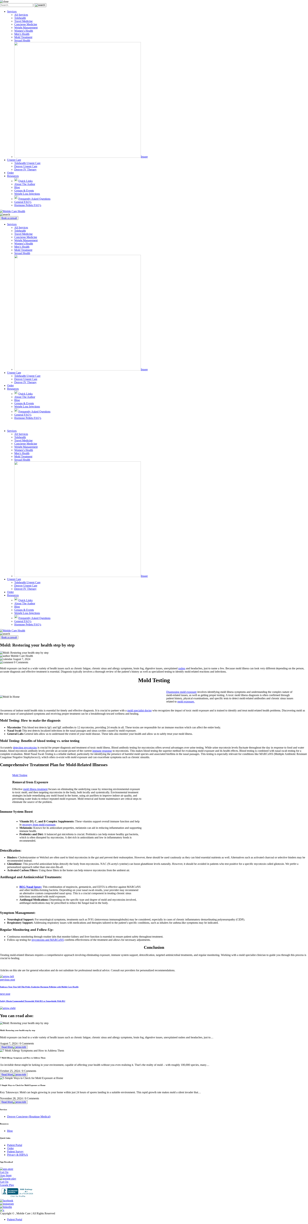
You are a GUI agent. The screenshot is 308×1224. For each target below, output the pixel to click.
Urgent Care (14, 159)
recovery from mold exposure (38, 824)
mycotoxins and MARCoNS (48, 939)
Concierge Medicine (25, 24)
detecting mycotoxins (25, 747)
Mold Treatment (23, 37)
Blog (17, 187)
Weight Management (26, 27)
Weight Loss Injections (27, 193)
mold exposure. (186, 701)
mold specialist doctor (139, 710)
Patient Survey (15, 1151)
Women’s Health (23, 30)
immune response (102, 750)
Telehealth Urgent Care (27, 163)
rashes (181, 668)
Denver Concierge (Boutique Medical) (28, 1116)
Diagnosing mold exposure (181, 691)
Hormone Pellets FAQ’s (27, 205)
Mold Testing (19, 775)
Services (12, 11)
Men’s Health (21, 33)
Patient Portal (14, 1145)
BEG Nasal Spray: (30, 886)
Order (10, 172)
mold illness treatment (35, 789)
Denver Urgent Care (25, 166)
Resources (13, 175)
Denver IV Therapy (25, 169)
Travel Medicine (23, 21)
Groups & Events (24, 190)
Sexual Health (22, 40)
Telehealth (20, 17)
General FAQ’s (22, 201)
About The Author (24, 184)
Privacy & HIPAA (17, 1154)
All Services (21, 14)
